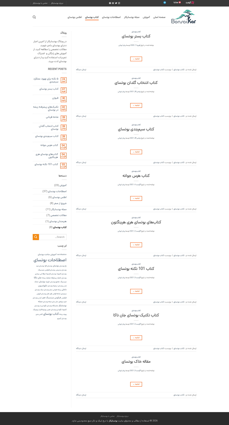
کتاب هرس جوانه (136, 176)
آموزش (146, 17)
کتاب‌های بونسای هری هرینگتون (136, 222)
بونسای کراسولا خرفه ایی (48, 274)
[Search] (34, 17)
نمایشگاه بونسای (52, 305)
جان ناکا (38, 277)
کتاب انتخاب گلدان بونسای (136, 83)
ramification (62, 254)
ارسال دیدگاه (81, 69)
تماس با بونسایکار (40, 3)
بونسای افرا (48, 266)
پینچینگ (35, 309)
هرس (48, 309)
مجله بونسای (47, 301)
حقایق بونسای (55, 282)
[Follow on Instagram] (119, 3)
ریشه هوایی (57, 289)
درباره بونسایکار (57, 3)
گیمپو (59, 318)
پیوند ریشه (63, 314)
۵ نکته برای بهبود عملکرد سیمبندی (45, 80)
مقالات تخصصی (58, 215)
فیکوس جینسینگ (53, 297)
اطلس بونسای (75, 17)
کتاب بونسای (92, 17)
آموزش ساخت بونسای (47, 254)
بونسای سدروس (61, 270)
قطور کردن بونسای (39, 298)
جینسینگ (63, 282)
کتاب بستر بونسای (136, 36)
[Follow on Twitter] (116, 3)
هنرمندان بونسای (58, 221)
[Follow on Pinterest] (110, 3)
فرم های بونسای (46, 294)
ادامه (136, 59)
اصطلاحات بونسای (111, 17)
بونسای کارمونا (62, 274)
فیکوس (64, 298)
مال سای (55, 301)
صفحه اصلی (159, 17)
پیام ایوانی (122, 45)
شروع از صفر (60, 203)
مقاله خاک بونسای (136, 361)
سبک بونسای (39, 289)
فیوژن (55, 97)
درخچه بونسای (52, 286)
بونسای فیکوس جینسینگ (46, 270)
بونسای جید (40, 266)
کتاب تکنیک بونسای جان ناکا (136, 315)
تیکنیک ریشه (46, 278)
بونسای (56, 265)
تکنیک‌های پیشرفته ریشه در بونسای (45, 108)
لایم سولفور (62, 301)
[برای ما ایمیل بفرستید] (113, 3)
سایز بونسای (48, 289)
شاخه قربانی (52, 117)
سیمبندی (64, 294)
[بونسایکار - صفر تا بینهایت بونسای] (183, 16)
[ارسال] (36, 237)
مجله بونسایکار (131, 17)
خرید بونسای (44, 281)
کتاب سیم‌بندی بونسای (136, 129)
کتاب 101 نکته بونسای (136, 269)
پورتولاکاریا (42, 309)
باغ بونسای (63, 266)
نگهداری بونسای (56, 309)
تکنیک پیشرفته (56, 278)
